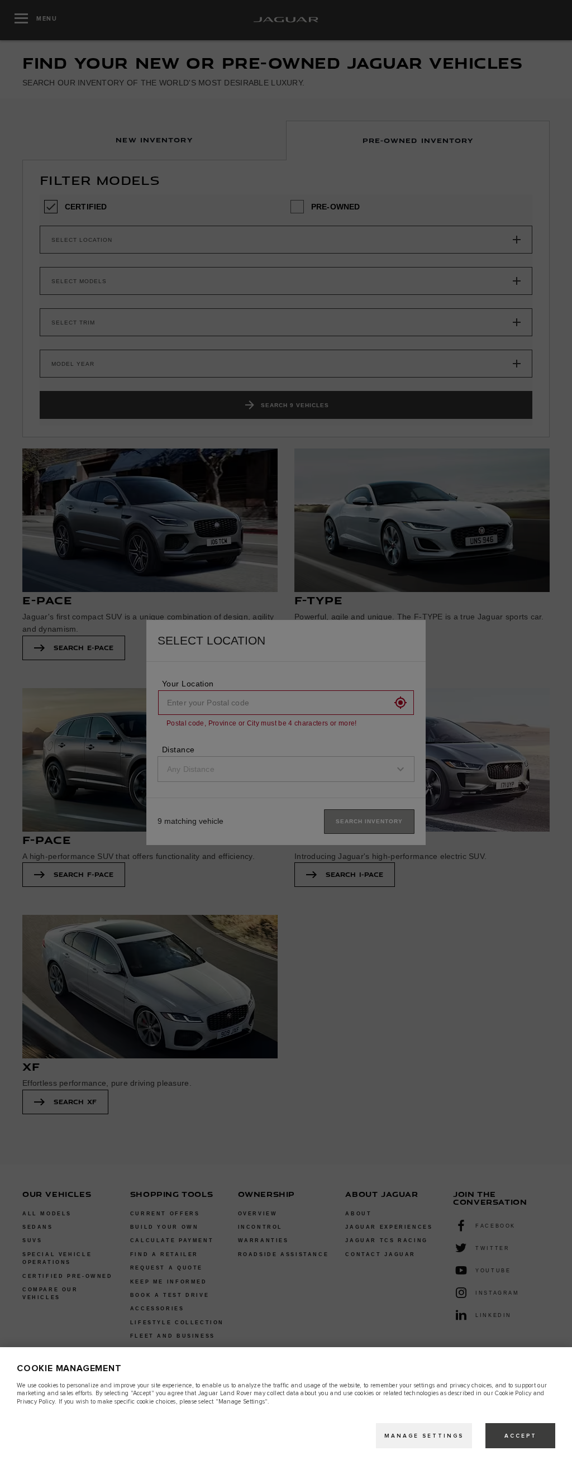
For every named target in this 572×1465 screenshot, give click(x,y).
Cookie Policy (513, 1393)
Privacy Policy (36, 1402)
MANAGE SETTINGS (424, 1436)
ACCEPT (520, 1436)
